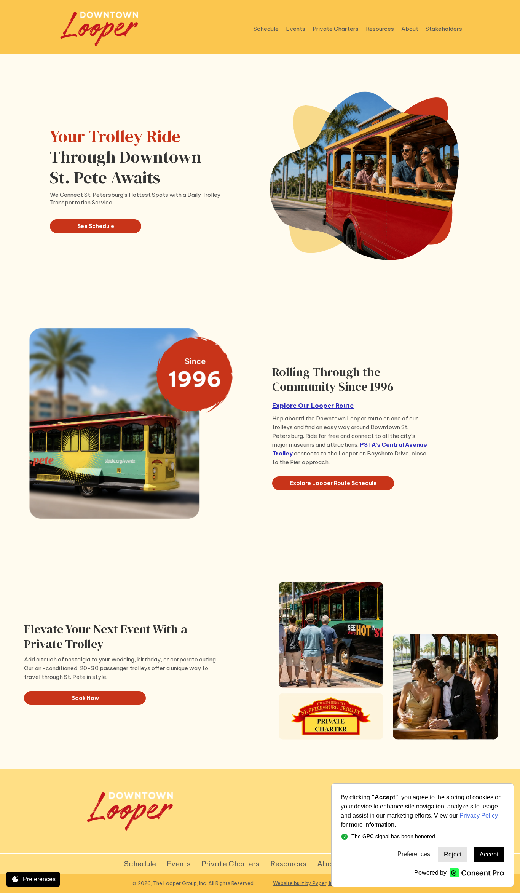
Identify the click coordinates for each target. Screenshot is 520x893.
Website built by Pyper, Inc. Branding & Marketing (330, 883)
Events (179, 863)
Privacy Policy (478, 815)
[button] (265, 29)
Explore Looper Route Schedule (333, 483)
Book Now (85, 698)
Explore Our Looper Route (313, 405)
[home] (99, 29)
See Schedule (95, 226)
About (328, 863)
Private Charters (230, 863)
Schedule (140, 863)
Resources (288, 863)
